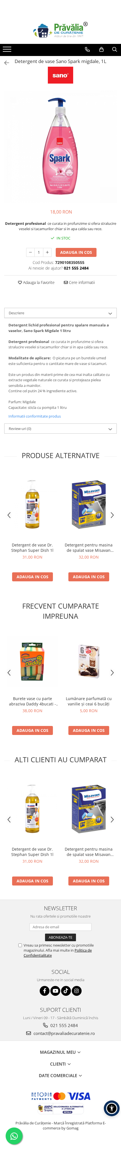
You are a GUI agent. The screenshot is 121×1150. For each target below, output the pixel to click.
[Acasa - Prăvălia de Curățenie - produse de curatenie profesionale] (60, 30)
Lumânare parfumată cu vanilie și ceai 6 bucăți (89, 701)
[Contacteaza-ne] (87, 49)
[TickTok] (66, 991)
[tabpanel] (60, 147)
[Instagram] (77, 991)
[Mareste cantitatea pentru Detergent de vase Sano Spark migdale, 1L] (47, 252)
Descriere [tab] (16, 312)
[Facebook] (45, 991)
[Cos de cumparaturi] (101, 49)
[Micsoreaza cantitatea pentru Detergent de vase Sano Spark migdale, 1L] (30, 252)
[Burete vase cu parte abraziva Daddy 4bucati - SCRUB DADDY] (32, 661)
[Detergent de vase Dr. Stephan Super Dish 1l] (32, 504)
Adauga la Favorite (38, 282)
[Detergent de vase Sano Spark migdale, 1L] (60, 147)
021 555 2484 (63, 1025)
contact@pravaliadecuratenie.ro (63, 1033)
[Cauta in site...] (114, 49)
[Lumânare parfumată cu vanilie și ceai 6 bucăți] (88, 661)
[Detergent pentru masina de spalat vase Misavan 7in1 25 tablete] (88, 504)
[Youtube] (55, 991)
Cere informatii (81, 282)
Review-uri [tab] (20, 428)
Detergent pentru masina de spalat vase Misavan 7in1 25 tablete (89, 547)
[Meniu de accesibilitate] (112, 1108)
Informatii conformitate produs (34, 416)
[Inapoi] (4, 63)
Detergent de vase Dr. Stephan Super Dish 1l (32, 547)
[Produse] (8, 51)
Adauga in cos (76, 252)
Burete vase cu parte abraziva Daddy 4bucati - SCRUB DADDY (32, 701)
